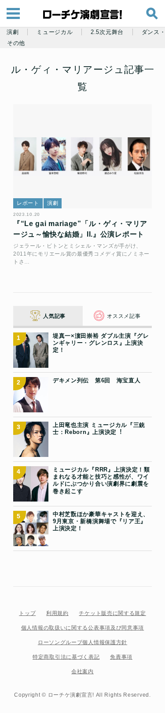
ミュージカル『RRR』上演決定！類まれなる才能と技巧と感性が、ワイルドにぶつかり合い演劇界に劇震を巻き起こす (101, 480)
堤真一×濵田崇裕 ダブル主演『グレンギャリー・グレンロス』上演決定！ (101, 343)
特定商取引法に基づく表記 (66, 657)
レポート (28, 203)
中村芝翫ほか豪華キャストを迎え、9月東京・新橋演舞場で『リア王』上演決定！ (101, 521)
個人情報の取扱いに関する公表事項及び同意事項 (82, 628)
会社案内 (82, 671)
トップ (27, 613)
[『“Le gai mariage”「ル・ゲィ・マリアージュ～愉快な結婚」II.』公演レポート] (82, 156)
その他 (16, 43)
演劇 (12, 32)
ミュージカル (55, 32)
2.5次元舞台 (107, 32)
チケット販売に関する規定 (112, 613)
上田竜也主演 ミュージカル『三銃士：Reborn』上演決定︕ (99, 428)
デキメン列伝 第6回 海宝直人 (97, 380)
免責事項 (121, 657)
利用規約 (57, 613)
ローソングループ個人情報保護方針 (82, 642)
